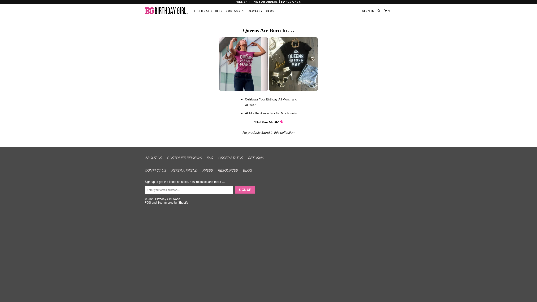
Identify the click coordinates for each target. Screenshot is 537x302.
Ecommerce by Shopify (173, 202)
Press (207, 170)
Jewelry (256, 10)
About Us (153, 158)
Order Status (230, 158)
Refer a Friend (184, 170)
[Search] (379, 10)
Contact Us (155, 170)
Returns (255, 158)
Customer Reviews (184, 158)
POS (148, 202)
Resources (228, 170)
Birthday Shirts (208, 10)
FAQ (210, 158)
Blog (270, 10)
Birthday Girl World (167, 199)
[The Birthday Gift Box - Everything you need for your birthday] (268, 90)
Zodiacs (234, 10)
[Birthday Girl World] (166, 10)
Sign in (368, 10)
